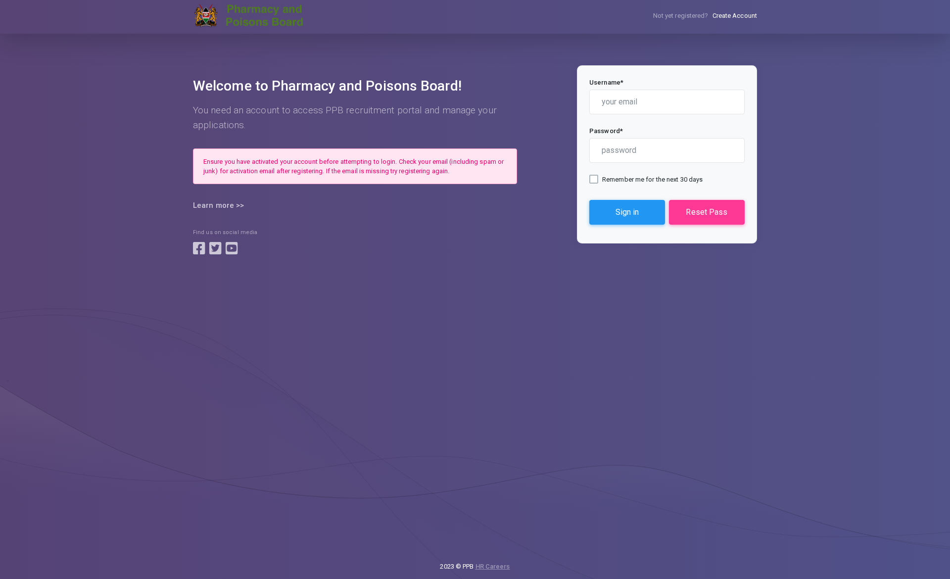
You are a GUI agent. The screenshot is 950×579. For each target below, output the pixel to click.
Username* (606, 82)
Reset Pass (706, 212)
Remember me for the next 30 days (652, 179)
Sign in (627, 212)
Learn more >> (218, 205)
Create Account (734, 15)
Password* (606, 131)
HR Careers (492, 566)
